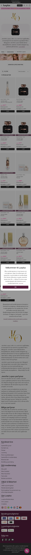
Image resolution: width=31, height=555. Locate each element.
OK (15, 287)
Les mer (21, 283)
